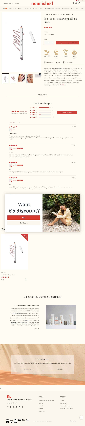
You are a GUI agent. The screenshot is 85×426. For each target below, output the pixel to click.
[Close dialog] (77, 196)
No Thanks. (23, 223)
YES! (23, 218)
